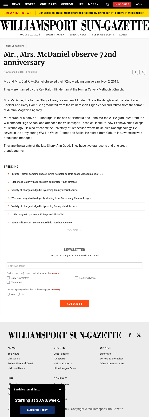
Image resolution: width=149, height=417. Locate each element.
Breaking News (87, 278)
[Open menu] (6, 4)
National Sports (63, 363)
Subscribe (122, 4)
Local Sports (61, 353)
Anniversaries (15, 46)
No (22, 294)
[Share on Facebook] (135, 72)
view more (73, 230)
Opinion (67, 4)
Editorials (105, 353)
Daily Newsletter (20, 278)
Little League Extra (65, 368)
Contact (60, 378)
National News (16, 368)
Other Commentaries (112, 363)
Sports (29, 4)
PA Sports (60, 358)
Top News (13, 353)
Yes (13, 294)
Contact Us (60, 398)
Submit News (78, 34)
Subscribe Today (103, 34)
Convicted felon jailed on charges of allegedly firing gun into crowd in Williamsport (92, 12)
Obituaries (48, 4)
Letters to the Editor (111, 358)
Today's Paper (55, 34)
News (16, 4)
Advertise (59, 394)
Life (80, 4)
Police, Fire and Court (20, 363)
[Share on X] (142, 72)
